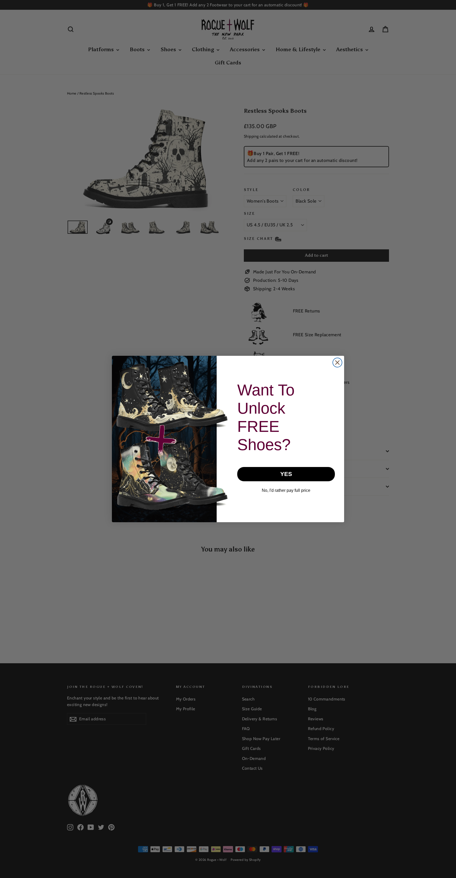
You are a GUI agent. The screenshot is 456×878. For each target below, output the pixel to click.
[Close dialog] (337, 362)
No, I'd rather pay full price (286, 490)
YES (286, 474)
